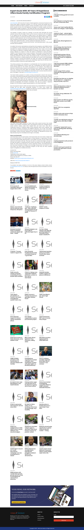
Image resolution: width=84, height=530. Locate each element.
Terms (38, 514)
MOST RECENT (19, 5)
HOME (12, 5)
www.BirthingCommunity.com (31, 72)
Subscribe (63, 520)
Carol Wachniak (13, 23)
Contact (39, 520)
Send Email (15, 152)
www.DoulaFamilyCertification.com (18, 88)
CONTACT (31, 5)
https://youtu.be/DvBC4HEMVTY (22, 160)
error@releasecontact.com (16, 166)
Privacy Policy (40, 516)
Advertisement (40, 518)
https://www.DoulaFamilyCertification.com (24, 158)
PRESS (25, 5)
